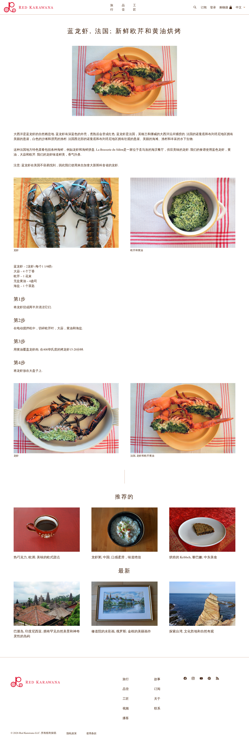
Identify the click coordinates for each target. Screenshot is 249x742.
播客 (126, 718)
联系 (157, 708)
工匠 (134, 7)
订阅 (204, 7)
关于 (157, 698)
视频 (126, 708)
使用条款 (91, 733)
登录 (213, 7)
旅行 (111, 7)
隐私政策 (72, 733)
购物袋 (223, 7)
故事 (157, 679)
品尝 (123, 7)
